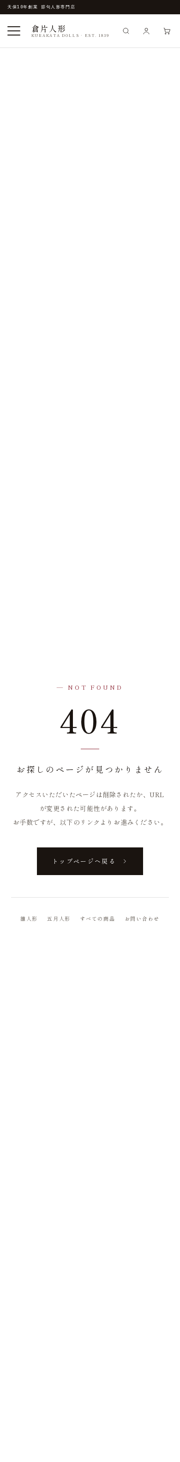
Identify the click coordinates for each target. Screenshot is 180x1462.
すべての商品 (97, 918)
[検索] (126, 31)
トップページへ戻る (84, 861)
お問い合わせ (142, 918)
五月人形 (59, 918)
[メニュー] (13, 31)
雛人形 (29, 918)
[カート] (167, 31)
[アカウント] (146, 31)
